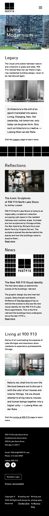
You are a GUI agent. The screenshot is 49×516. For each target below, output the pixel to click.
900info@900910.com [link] (20, 452)
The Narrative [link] (23, 300)
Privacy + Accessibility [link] (14, 484)
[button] (40, 7)
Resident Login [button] (13, 477)
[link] (9, 11)
